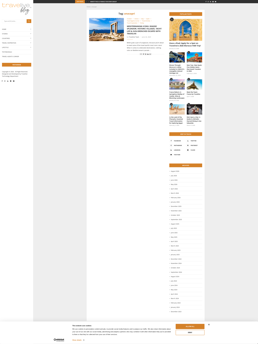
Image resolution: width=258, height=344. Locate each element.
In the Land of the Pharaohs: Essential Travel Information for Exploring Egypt (176, 120)
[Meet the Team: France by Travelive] (194, 84)
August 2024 (175, 276)
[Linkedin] (7, 81)
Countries (6, 38)
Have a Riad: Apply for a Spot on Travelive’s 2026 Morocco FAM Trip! (185, 44)
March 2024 (175, 298)
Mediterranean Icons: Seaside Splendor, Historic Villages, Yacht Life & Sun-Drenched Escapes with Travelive (144, 30)
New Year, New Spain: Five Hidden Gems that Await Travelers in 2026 (194, 68)
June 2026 (174, 180)
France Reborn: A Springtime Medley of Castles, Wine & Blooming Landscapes (176, 95)
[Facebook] (2, 81)
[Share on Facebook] (143, 54)
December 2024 (176, 259)
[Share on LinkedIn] (148, 54)
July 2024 (174, 281)
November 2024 (176, 263)
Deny (190, 332)
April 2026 (174, 189)
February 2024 (175, 303)
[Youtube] (13, 81)
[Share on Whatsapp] (150, 54)
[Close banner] (209, 324)
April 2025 (174, 241)
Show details (77, 340)
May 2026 (174, 184)
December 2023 (176, 312)
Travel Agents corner (10, 56)
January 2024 (175, 307)
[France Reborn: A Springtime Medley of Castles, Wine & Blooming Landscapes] (177, 84)
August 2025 (175, 224)
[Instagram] (4, 81)
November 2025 (176, 211)
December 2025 (176, 206)
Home (4, 29)
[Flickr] (10, 81)
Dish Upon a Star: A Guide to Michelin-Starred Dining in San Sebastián (194, 120)
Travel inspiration (9, 43)
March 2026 (175, 193)
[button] (86, 1)
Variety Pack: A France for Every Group (103, 2)
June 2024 (174, 285)
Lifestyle (5, 47)
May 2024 (174, 290)
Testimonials (7, 52)
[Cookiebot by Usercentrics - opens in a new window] (59, 340)
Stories (5, 34)
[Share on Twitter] (145, 54)
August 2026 (175, 171)
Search (29, 21)
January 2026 (175, 202)
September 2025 (176, 219)
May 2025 (174, 237)
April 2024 (174, 294)
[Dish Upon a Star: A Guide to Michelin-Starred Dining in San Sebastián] (194, 109)
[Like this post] (141, 54)
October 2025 (175, 215)
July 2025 (174, 228)
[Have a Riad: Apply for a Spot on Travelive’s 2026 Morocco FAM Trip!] (185, 30)
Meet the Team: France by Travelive (193, 93)
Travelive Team (134, 37)
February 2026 (175, 197)
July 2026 (174, 176)
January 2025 (175, 255)
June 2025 (174, 233)
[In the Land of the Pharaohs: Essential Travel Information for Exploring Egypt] (177, 109)
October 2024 (175, 268)
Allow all (190, 326)
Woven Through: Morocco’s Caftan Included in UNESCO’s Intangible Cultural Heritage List (176, 69)
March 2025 (175, 246)
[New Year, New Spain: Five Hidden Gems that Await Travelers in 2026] (194, 57)
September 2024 (176, 272)
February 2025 (175, 250)
